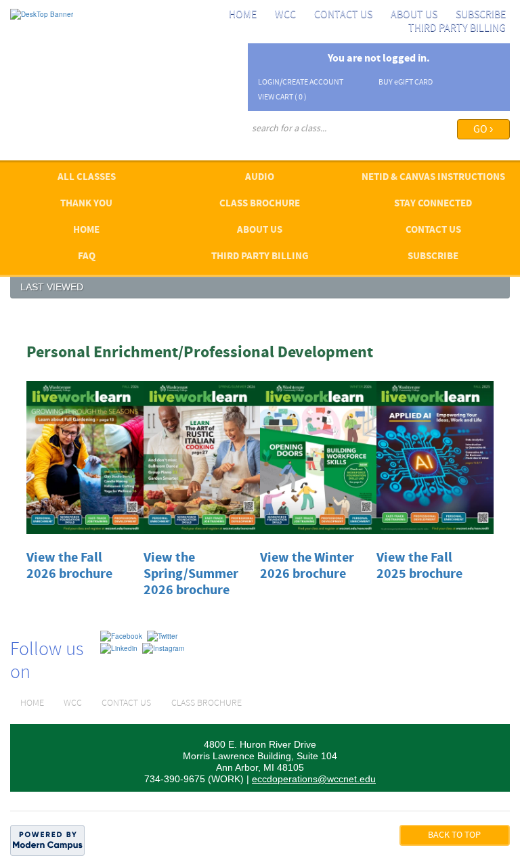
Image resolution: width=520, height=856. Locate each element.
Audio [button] (259, 178)
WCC (285, 14)
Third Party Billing (457, 28)
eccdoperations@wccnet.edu (314, 778)
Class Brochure (259, 204)
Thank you (86, 204)
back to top (454, 835)
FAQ (86, 257)
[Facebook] (121, 635)
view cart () (282, 97)
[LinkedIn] (118, 647)
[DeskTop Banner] (41, 13)
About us (414, 14)
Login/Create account (300, 82)
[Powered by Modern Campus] (47, 839)
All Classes (87, 178)
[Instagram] (163, 647)
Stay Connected (433, 204)
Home (243, 14)
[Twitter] (162, 635)
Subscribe (481, 14)
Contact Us (343, 14)
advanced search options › (293, 147)
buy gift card (405, 82)
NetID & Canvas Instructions (433, 178)
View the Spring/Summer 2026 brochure (191, 574)
